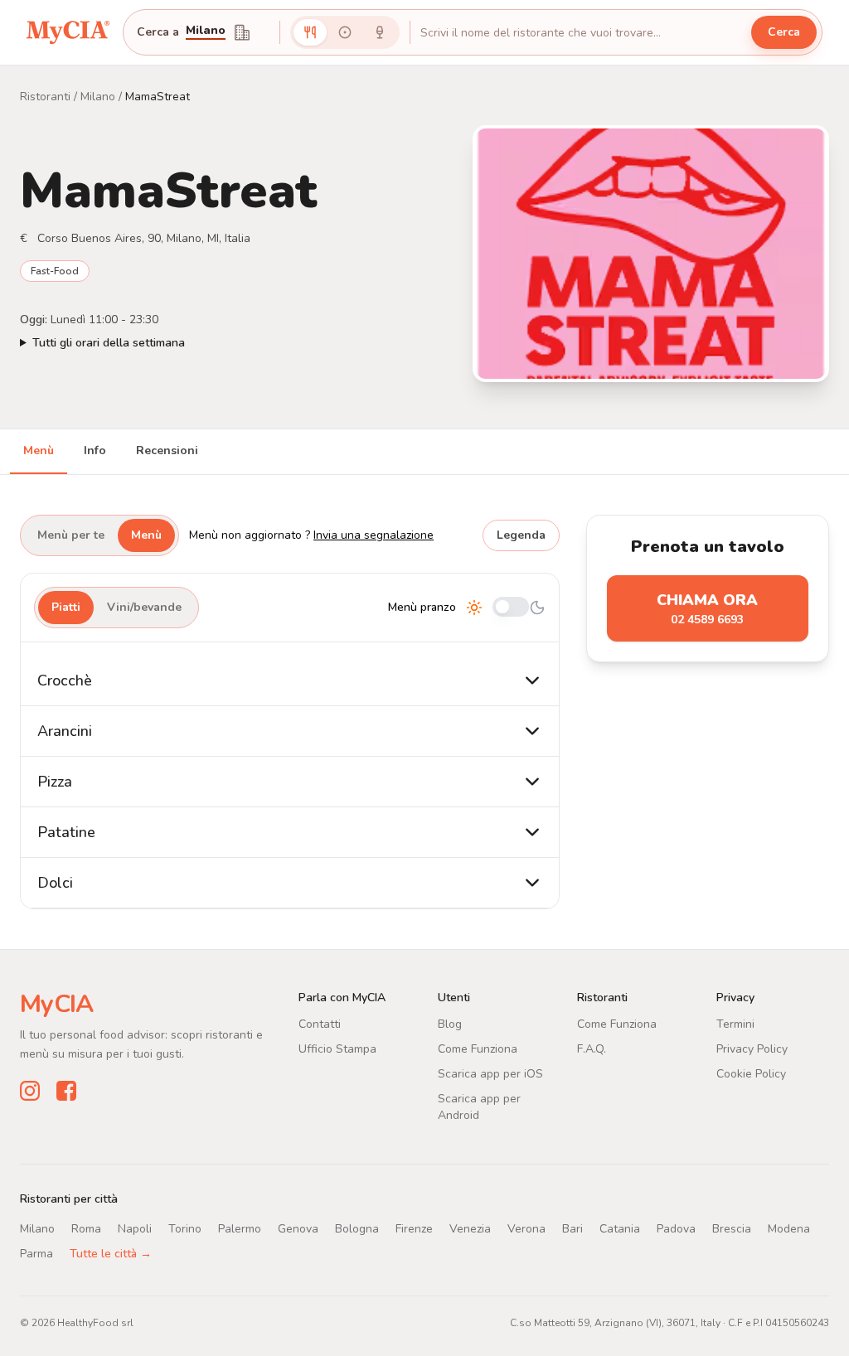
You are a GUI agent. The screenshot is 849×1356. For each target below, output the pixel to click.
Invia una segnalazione (373, 535)
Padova (676, 1229)
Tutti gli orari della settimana (108, 343)
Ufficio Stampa (337, 1049)
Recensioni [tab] (167, 450)
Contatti (319, 1024)
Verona (526, 1229)
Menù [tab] (38, 450)
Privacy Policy (752, 1049)
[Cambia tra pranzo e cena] (510, 607)
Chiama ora (707, 608)
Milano (206, 31)
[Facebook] (66, 1091)
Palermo (239, 1229)
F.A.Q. (591, 1049)
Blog (450, 1024)
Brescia (731, 1229)
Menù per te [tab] (70, 535)
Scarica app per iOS (490, 1074)
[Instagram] (30, 1091)
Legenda (521, 535)
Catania (619, 1229)
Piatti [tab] (65, 607)
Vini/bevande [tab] (144, 607)
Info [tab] (95, 450)
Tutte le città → (111, 1254)
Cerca (784, 32)
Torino (184, 1229)
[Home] (68, 32)
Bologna (357, 1229)
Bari (572, 1229)
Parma (36, 1254)
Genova (298, 1229)
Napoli (135, 1229)
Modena (789, 1229)
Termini (735, 1024)
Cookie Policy (751, 1074)
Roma (86, 1229)
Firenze (414, 1229)
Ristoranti (45, 96)
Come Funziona (477, 1049)
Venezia (470, 1229)
